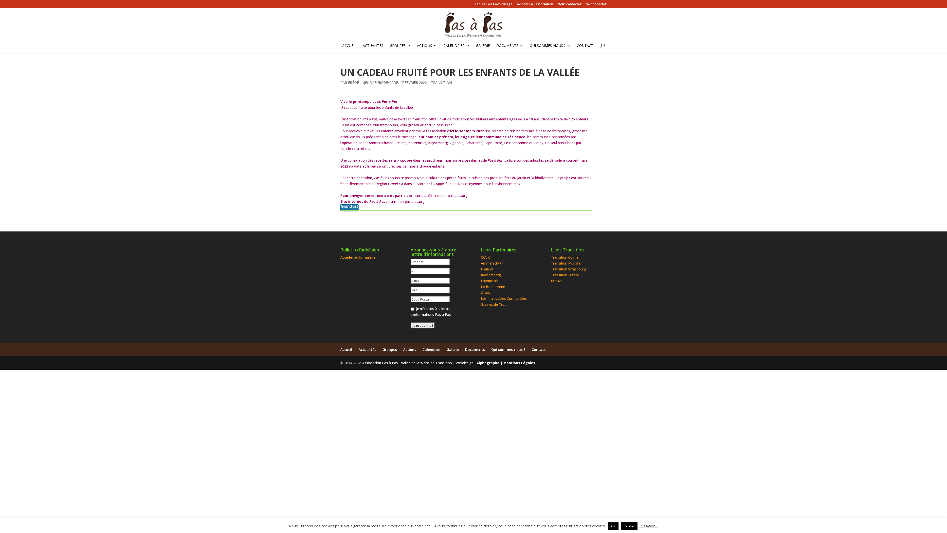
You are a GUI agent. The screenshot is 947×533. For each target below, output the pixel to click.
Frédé (353, 82)
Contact (585, 46)
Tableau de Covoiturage (493, 4)
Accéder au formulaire (358, 257)
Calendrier (454, 46)
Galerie (483, 46)
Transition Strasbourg (568, 269)
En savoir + (648, 525)
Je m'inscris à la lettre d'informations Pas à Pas (431, 311)
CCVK (485, 257)
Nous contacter (570, 4)
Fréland (487, 269)
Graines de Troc (493, 304)
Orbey (486, 292)
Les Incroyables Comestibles (504, 298)
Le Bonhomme (493, 286)
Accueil (349, 46)
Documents (507, 46)
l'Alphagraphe (486, 363)
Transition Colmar (565, 257)
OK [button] (613, 526)
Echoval (557, 280)
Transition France (565, 275)
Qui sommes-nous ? (547, 46)
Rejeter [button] (629, 526)
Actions (424, 46)
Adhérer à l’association (535, 4)
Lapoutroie (490, 280)
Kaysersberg (491, 275)
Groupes (398, 46)
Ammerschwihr (493, 263)
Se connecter (596, 4)
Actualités (373, 46)
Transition (441, 82)
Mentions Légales (519, 363)
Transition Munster (566, 263)
